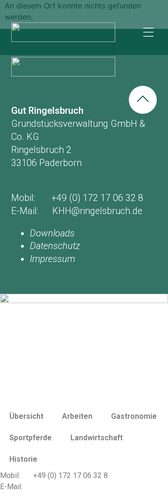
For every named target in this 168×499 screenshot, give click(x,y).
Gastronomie (134, 416)
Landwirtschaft (96, 437)
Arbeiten (77, 416)
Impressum (52, 259)
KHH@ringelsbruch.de (69, 486)
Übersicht (26, 416)
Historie (23, 459)
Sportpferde (30, 437)
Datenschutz (55, 246)
